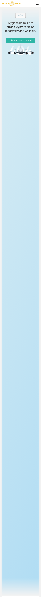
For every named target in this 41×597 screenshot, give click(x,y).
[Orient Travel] (12, 3)
